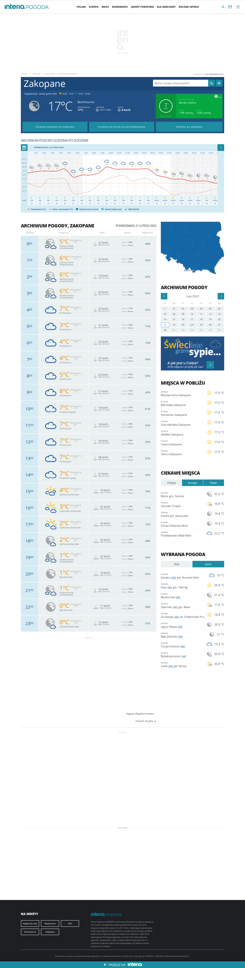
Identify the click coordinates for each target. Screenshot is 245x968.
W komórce (30, 931)
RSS (70, 923)
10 (192, 313)
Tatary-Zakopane (171, 443)
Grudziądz (182, 615)
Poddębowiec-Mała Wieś (176, 534)
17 (192, 319)
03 (192, 308)
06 (219, 308)
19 (210, 319)
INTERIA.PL (149, 956)
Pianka (174, 514)
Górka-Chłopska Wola (174, 524)
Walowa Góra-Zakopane (176, 394)
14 (165, 319)
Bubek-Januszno (173, 655)
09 (183, 313)
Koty (174, 586)
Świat (105, 6)
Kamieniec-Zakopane (174, 413)
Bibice (172, 495)
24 (192, 324)
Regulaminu (96, 956)
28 (165, 329)
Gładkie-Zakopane (172, 433)
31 (165, 308)
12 (210, 313)
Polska (81, 6)
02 (183, 308)
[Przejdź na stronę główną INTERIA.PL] (15, 6)
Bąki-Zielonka (171, 635)
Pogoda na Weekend (189, 126)
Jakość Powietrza (142, 6)
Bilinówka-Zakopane (173, 403)
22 (174, 324)
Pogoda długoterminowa (139, 713)
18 (201, 319)
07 (165, 313)
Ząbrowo (175, 606)
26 (210, 324)
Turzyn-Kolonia (172, 645)
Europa (93, 6)
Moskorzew (170, 596)
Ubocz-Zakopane (171, 453)
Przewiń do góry (144, 721)
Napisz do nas (30, 923)
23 (183, 324)
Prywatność (127, 956)
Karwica (180, 576)
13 (219, 313)
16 (183, 319)
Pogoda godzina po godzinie (55, 126)
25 (201, 324)
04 (201, 308)
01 (174, 308)
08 (174, 313)
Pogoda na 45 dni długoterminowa (121, 126)
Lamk (173, 665)
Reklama (50, 931)
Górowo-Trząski (170, 505)
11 (201, 313)
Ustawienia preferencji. (112, 956)
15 (174, 319)
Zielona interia (189, 6)
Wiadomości (120, 6)
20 (219, 319)
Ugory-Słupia (171, 625)
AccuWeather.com (215, 74)
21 (165, 324)
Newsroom (50, 923)
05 (210, 308)
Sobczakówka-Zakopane (176, 423)
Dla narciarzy (166, 6)
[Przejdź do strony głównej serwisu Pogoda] (37, 7)
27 (219, 324)
